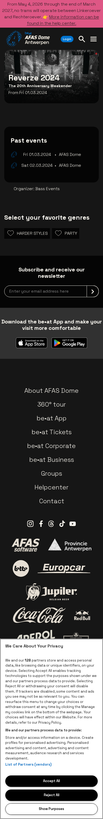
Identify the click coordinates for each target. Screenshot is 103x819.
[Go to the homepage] (28, 39)
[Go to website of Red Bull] (82, 615)
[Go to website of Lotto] (21, 568)
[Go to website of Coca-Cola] (39, 615)
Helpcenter (51, 487)
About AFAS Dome (51, 390)
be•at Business (51, 459)
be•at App (52, 418)
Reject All (51, 795)
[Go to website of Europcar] (64, 568)
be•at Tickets (52, 432)
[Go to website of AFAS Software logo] (26, 545)
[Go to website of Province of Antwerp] (69, 545)
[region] (51, 729)
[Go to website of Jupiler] (51, 591)
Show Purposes (51, 809)
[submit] (93, 291)
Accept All (51, 781)
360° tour (51, 404)
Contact (51, 501)
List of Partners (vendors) (28, 764)
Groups (51, 473)
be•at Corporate (51, 446)
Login (67, 39)
